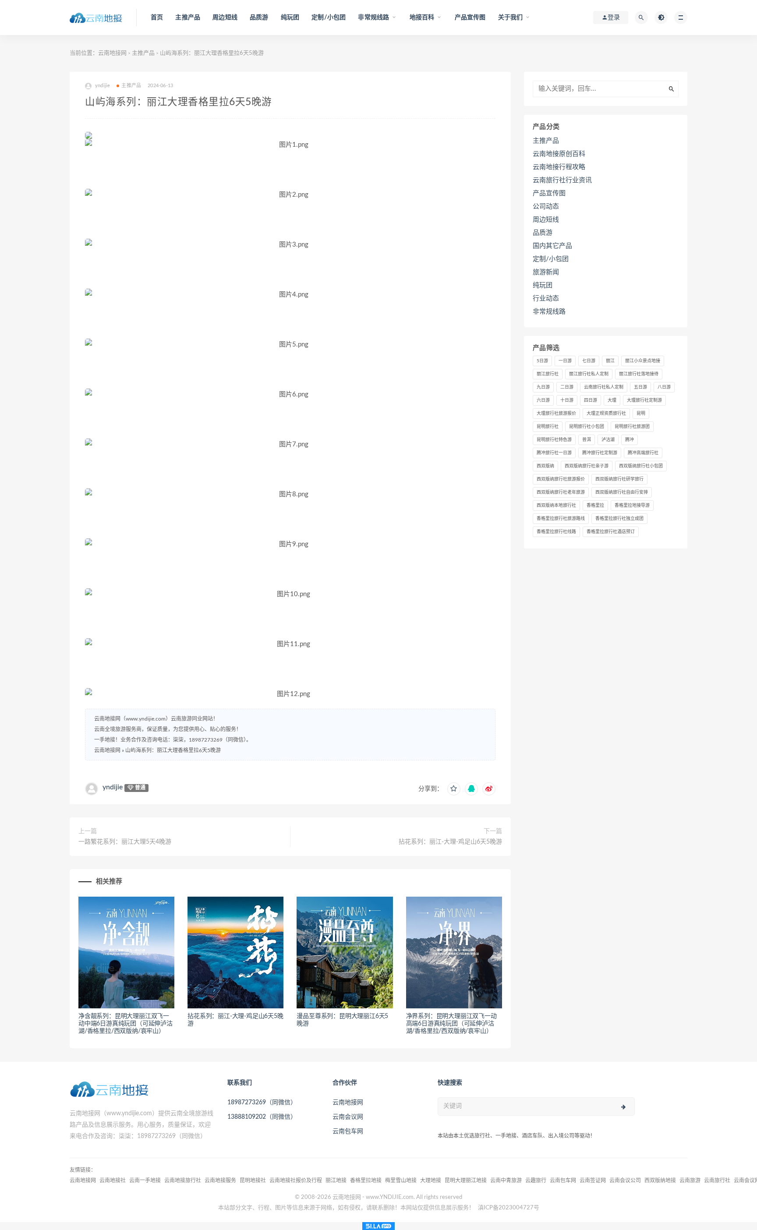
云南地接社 (112, 1180)
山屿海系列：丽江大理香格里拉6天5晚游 (173, 750)
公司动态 (546, 206)
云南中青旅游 (506, 1180)
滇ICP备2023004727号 (508, 1208)
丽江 (610, 361)
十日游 (566, 400)
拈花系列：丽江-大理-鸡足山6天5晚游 (450, 842)
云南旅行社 (717, 1180)
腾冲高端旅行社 (643, 453)
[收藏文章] (453, 788)
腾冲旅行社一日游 (554, 453)
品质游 (259, 17)
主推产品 (187, 17)
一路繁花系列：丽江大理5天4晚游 (124, 842)
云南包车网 (348, 1131)
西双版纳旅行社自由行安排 (621, 492)
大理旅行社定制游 (644, 400)
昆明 (641, 413)
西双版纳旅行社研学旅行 (619, 479)
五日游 (640, 387)
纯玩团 (290, 17)
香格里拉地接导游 (632, 505)
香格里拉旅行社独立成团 (619, 518)
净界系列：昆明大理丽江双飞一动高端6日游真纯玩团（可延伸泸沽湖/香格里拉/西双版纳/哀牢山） (451, 1023)
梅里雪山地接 (401, 1180)
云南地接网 (112, 53)
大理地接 (430, 1180)
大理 (612, 400)
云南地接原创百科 (559, 154)
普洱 (586, 440)
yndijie (113, 787)
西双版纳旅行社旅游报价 (561, 479)
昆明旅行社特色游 (554, 440)
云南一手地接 (145, 1180)
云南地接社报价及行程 (295, 1180)
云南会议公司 (625, 1180)
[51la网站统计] (378, 1226)
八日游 (664, 387)
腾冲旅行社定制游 (599, 453)
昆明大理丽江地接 (466, 1180)
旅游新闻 (546, 272)
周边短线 (224, 17)
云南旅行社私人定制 (603, 387)
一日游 (565, 361)
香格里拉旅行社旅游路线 (561, 518)
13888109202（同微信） (262, 1117)
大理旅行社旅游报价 (556, 413)
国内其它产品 (552, 246)
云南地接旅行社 (182, 1180)
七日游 (588, 361)
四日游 (590, 400)
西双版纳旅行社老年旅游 (561, 492)
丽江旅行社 (548, 374)
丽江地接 (336, 1180)
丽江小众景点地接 (642, 361)
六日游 (543, 400)
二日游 (566, 387)
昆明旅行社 (548, 426)
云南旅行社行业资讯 (562, 180)
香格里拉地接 (366, 1180)
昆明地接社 (253, 1180)
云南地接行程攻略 (559, 167)
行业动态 (546, 298)
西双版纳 (545, 466)
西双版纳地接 (660, 1180)
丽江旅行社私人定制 (588, 374)
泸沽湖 (608, 440)
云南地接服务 (220, 1180)
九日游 (543, 387)
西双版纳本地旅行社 (556, 505)
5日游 (542, 361)
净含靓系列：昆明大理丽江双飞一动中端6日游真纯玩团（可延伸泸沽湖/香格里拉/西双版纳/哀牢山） (125, 1023)
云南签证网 (593, 1180)
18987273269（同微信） (262, 1102)
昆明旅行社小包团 (586, 426)
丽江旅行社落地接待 (638, 374)
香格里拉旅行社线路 (556, 532)
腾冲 (629, 440)
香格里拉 (595, 505)
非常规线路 (549, 311)
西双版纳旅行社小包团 (641, 466)
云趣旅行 (535, 1180)
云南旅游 (689, 1180)
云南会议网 (348, 1117)
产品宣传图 (470, 17)
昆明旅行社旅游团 (632, 426)
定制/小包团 (328, 17)
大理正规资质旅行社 (606, 413)
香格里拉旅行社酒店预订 (611, 532)
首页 (157, 17)
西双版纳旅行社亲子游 (586, 466)
